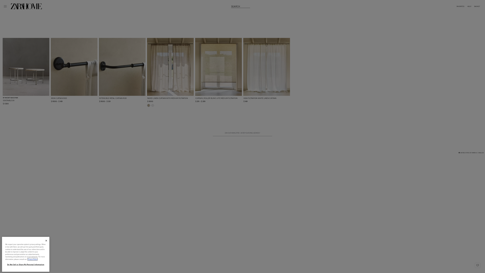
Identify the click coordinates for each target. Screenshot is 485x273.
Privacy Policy (32, 259)
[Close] (46, 240)
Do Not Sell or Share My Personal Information (25, 265)
